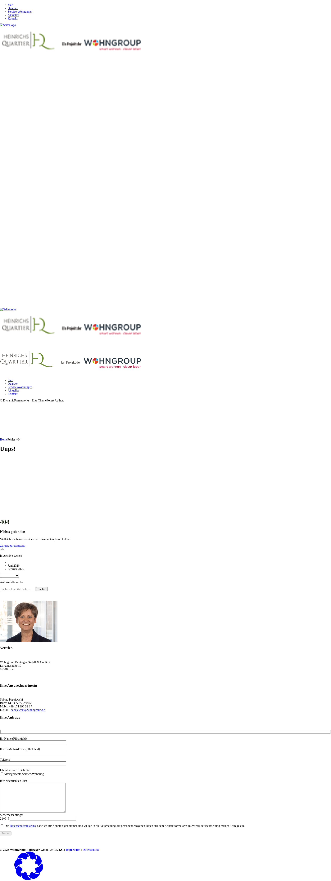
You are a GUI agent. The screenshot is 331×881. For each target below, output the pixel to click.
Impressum (73, 849)
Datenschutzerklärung (23, 825)
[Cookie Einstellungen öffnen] (28, 879)
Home (3, 439)
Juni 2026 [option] (14, 565)
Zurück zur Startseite (12, 545)
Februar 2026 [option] (16, 569)
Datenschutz (91, 849)
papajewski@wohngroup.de (28, 709)
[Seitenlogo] (8, 25)
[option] (169, 562)
